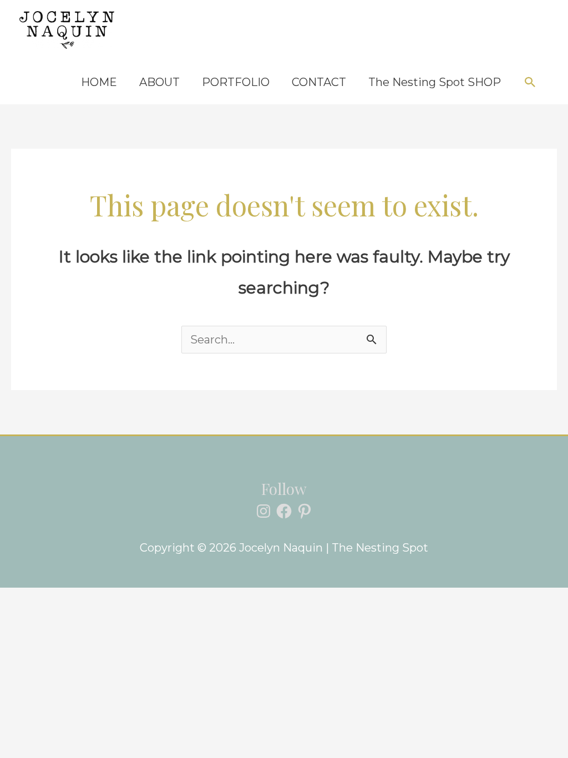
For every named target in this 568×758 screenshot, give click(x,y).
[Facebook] (284, 511)
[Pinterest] (304, 511)
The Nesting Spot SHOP (434, 82)
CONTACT (319, 82)
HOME (99, 82)
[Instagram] (263, 511)
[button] (530, 82)
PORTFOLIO (236, 82)
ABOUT (159, 82)
